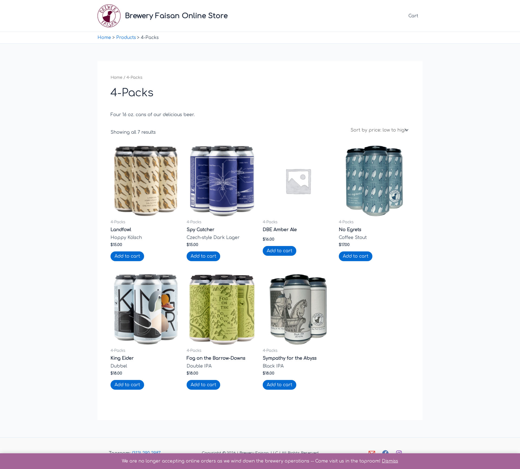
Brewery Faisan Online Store (176, 16)
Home (116, 77)
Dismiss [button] (390, 461)
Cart (413, 16)
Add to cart (127, 256)
